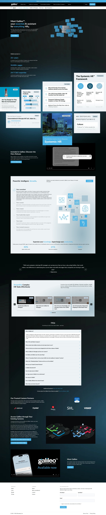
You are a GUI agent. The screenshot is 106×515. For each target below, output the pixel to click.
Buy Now (92, 4)
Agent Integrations (48, 7)
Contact (33, 491)
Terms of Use (85, 512)
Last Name (80, 491)
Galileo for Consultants (33, 4)
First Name (62, 491)
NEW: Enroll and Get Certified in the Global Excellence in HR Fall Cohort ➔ (53, 1)
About (33, 487)
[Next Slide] (85, 268)
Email (61, 497)
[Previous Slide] (20, 268)
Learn (12, 489)
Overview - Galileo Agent (23, 7)
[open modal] (25, 302)
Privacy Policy (92, 512)
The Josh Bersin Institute (45, 4)
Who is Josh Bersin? (36, 489)
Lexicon (69, 4)
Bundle (12, 491)
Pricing (12, 493)
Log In (86, 4)
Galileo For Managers (34, 7)
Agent (12, 487)
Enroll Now (63, 506)
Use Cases (41, 7)
